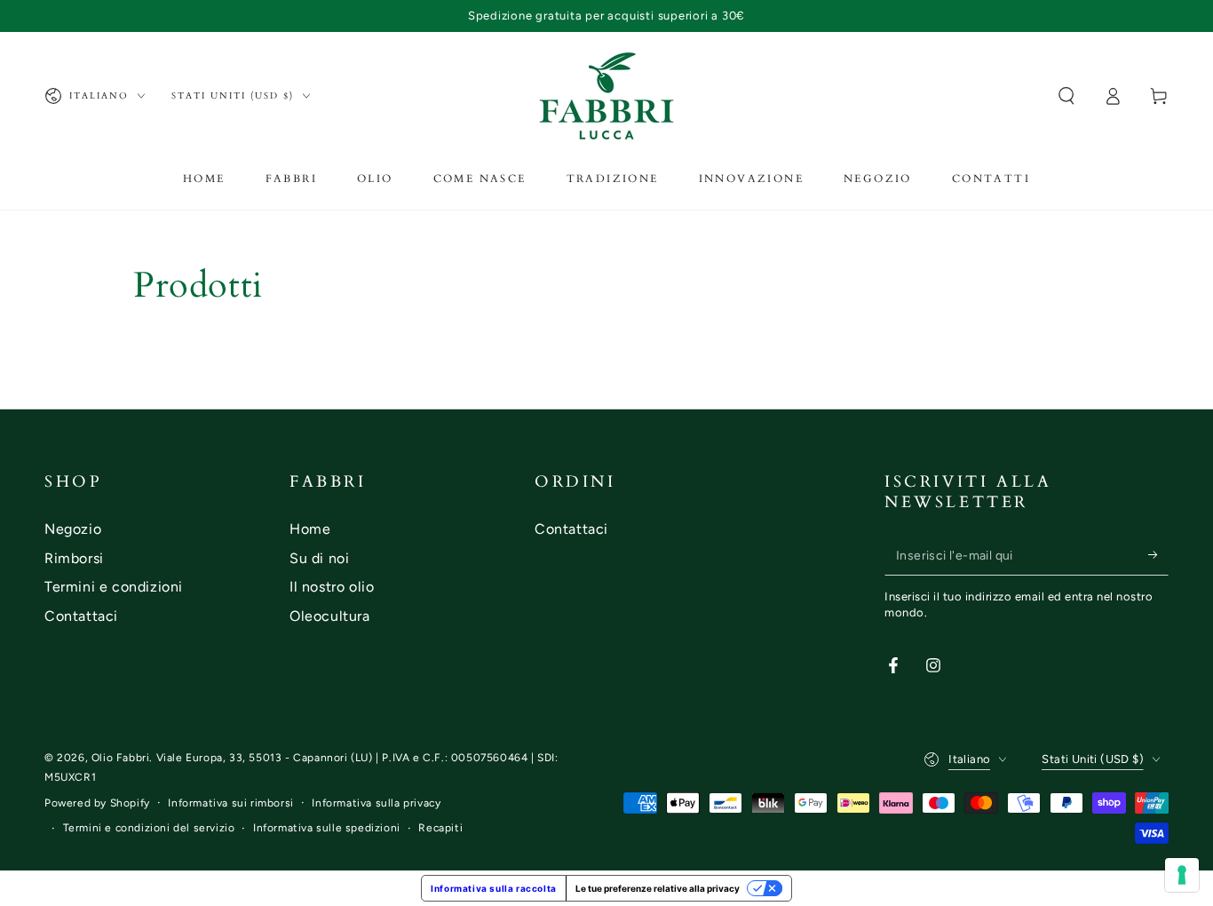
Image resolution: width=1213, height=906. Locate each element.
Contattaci (81, 616)
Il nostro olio (331, 586)
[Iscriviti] (1158, 555)
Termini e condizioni (113, 586)
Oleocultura (329, 616)
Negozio (72, 529)
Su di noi (319, 558)
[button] (1066, 95)
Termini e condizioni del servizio (149, 828)
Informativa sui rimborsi (230, 803)
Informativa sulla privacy (376, 803)
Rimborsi (74, 558)
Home (309, 529)
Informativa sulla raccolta (494, 888)
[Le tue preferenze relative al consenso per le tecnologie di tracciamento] (1182, 875)
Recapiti (440, 828)
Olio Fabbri (120, 757)
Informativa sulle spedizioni (326, 828)
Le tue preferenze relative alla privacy (657, 888)
